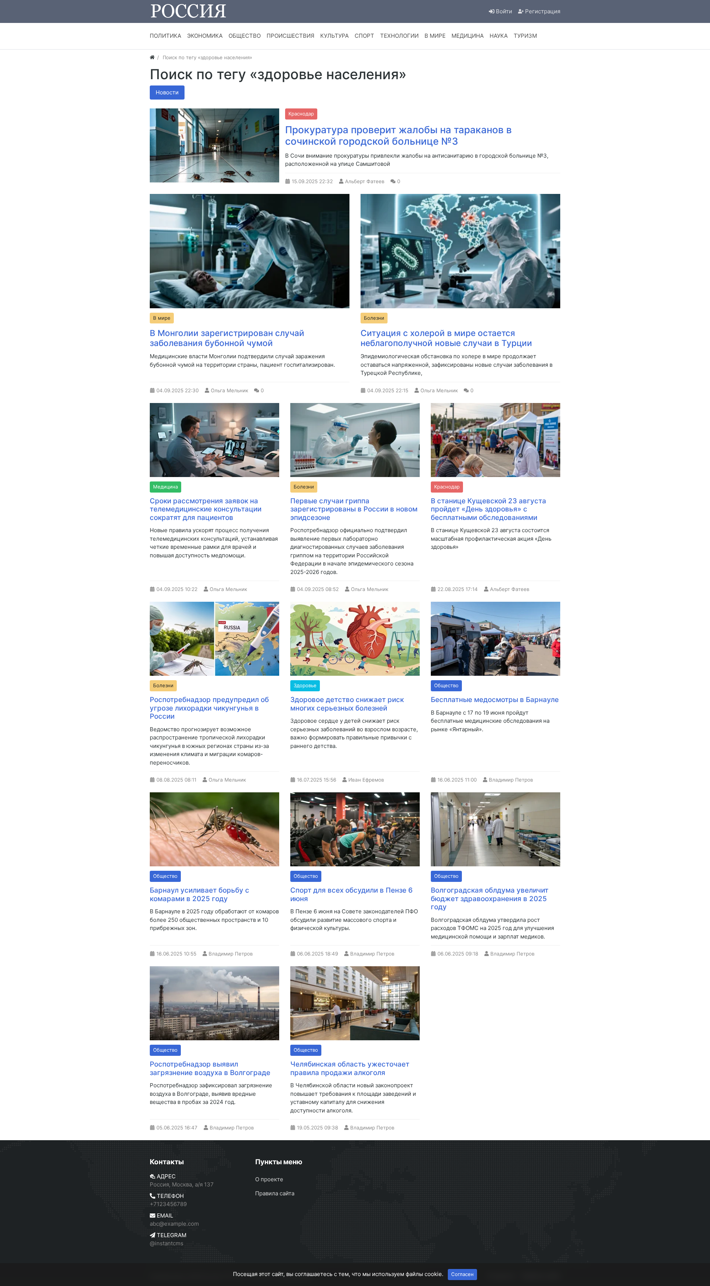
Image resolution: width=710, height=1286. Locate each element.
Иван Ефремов (366, 780)
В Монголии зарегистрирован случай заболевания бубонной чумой (227, 338)
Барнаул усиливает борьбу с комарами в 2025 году (199, 894)
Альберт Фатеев (365, 181)
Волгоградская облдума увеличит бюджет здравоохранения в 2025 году (489, 898)
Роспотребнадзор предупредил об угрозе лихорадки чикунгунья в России (209, 708)
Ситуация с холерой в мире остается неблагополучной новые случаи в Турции (446, 338)
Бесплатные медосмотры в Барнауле (495, 699)
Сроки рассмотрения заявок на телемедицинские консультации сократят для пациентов (205, 509)
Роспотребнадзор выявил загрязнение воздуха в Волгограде (210, 1068)
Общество (446, 685)
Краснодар (301, 114)
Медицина (165, 487)
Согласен (462, 1274)
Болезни (374, 318)
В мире (161, 318)
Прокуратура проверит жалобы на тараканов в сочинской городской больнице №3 (398, 135)
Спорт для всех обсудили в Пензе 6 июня (351, 894)
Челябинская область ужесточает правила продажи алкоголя (349, 1068)
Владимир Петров (511, 780)
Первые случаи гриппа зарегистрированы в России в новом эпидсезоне (353, 509)
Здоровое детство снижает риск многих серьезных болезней (347, 703)
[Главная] (152, 57)
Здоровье (305, 685)
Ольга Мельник (229, 390)
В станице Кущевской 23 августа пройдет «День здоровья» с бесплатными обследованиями (488, 509)
